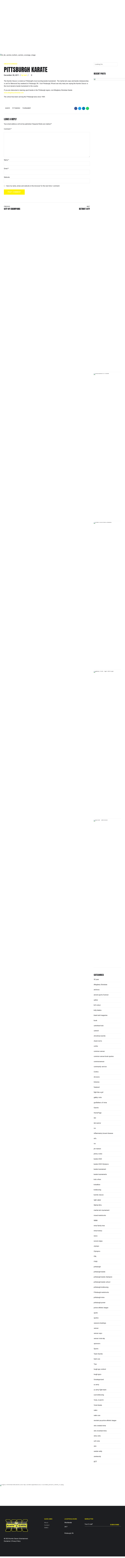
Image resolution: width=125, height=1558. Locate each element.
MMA (95, 1220)
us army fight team (100, 1390)
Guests (96, 1108)
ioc (95, 1143)
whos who (97, 1436)
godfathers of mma (100, 1103)
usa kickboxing (99, 1395)
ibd (95, 1118)
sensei (96, 1328)
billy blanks (97, 1010)
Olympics (97, 1251)
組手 (95, 1461)
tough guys (97, 1374)
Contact (46, 1525)
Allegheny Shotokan (100, 985)
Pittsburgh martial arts (101, 1292)
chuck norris (98, 1041)
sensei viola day (99, 1338)
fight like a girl (98, 1092)
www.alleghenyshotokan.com (14, 93)
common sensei (99, 1051)
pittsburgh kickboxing (101, 1287)
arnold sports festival (101, 995)
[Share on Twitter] (79, 108)
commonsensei (99, 1061)
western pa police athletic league (105, 1420)
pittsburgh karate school (102, 1282)
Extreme (96, 1082)
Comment (8, 129)
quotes (96, 1318)
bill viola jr (97, 1005)
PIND (95, 1261)
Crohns (96, 1072)
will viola (97, 1441)
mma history (98, 1231)
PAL (95, 1256)
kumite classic (99, 1195)
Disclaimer (7, 1541)
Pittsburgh (16, 108)
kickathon (97, 1185)
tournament (26, 108)
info (95, 1138)
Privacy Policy (16, 1541)
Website (7, 177)
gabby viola (98, 1097)
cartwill (96, 1031)
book (95, 1020)
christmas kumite (99, 1036)
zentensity (97, 1456)
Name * (6, 160)
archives (97, 990)
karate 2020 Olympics (101, 1164)
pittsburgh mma (99, 1297)
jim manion (97, 1149)
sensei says (98, 1333)
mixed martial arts (100, 1215)
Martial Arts (98, 1205)
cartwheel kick (99, 1026)
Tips (95, 1364)
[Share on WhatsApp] (87, 108)
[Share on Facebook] (75, 108)
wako (95, 1410)
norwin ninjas (98, 1241)
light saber (97, 1200)
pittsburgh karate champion (103, 1277)
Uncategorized (10, 64)
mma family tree (99, 1226)
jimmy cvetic (98, 1154)
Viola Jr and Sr (99, 1400)
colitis (96, 1046)
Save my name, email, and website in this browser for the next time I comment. (33, 186)
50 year (96, 979)
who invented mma (100, 1431)
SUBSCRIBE (114, 1525)
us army (96, 1385)
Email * (6, 168)
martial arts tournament (101, 1210)
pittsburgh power (99, 1303)
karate (7, 108)
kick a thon (97, 1179)
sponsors (97, 1343)
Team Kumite (98, 1354)
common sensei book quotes (104, 1056)
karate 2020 (98, 1159)
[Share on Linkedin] (83, 108)
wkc (95, 1446)
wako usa (97, 1415)
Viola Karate (98, 1405)
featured (97, 1087)
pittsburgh (97, 1267)
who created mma (100, 1426)
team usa (97, 1359)
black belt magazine (100, 1015)
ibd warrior (97, 1123)
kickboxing (97, 1190)
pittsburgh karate (99, 1272)
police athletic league (101, 1308)
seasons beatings (100, 1323)
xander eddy (98, 1451)
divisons (97, 1077)
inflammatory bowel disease (103, 1133)
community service (100, 1067)
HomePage (97, 1113)
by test (24, 75)
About (46, 1522)
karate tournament (100, 1169)
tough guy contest (100, 1369)
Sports (96, 1349)
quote (96, 1313)
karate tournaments (100, 1174)
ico (95, 1128)
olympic (96, 1246)
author (96, 1000)
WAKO (46, 1528)
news (95, 1236)
